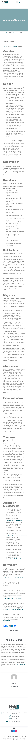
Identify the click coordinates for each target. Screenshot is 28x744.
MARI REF (5, 46)
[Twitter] (14, 731)
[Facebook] (12, 731)
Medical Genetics (13, 46)
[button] (17, 2)
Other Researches (14, 686)
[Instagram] (16, 731)
